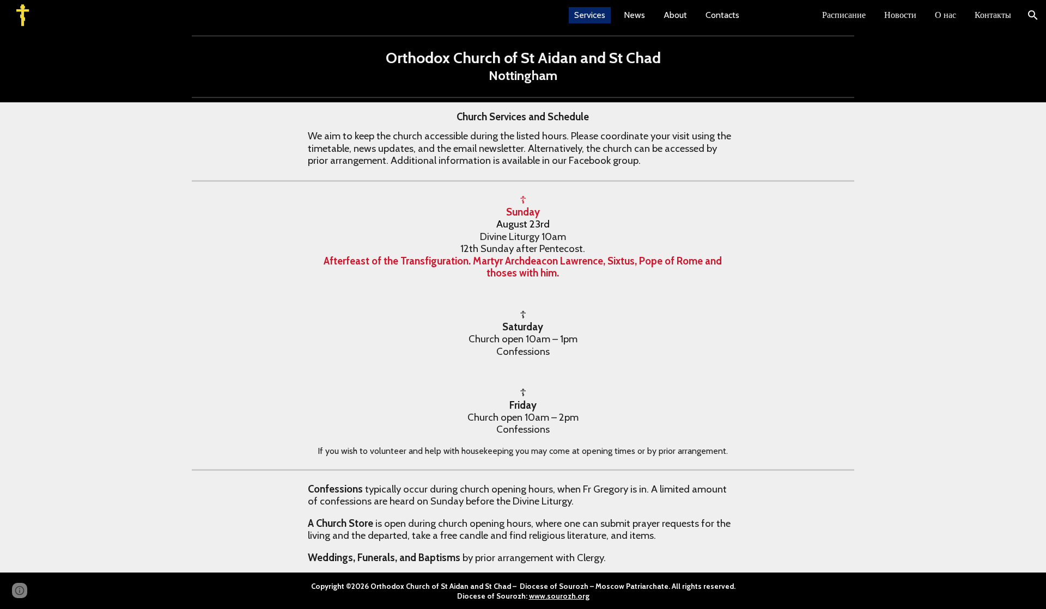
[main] (523, 66)
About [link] (675, 15)
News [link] (634, 15)
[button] (1033, 15)
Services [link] (589, 15)
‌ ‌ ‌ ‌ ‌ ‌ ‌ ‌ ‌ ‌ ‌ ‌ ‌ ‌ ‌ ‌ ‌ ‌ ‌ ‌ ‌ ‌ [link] (781, 15)
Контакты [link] (993, 15)
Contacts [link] (722, 15)
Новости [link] (900, 15)
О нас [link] (945, 15)
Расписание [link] (844, 15)
